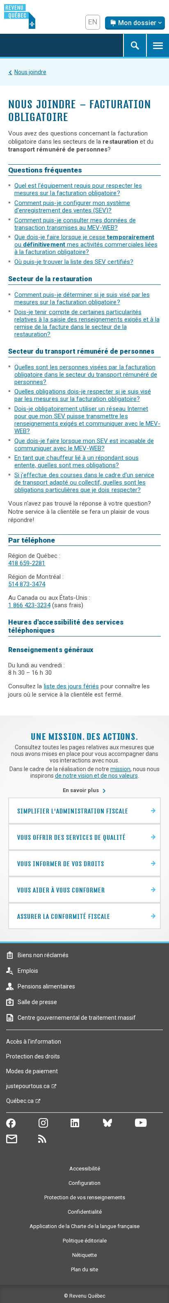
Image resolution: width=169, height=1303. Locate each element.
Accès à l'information (33, 1041)
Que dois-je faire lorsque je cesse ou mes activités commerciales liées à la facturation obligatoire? (86, 244)
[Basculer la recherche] (134, 45)
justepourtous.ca (28, 1088)
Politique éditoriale (85, 1241)
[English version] (92, 22)
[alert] (135, 23)
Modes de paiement (32, 1071)
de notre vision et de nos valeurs (96, 775)
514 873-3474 (26, 584)
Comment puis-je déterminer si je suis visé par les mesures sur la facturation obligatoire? (82, 298)
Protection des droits (33, 1056)
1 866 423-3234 (29, 605)
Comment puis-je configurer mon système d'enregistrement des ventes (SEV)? (72, 206)
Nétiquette (84, 1255)
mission (120, 769)
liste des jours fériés (71, 686)
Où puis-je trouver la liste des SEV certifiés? (73, 262)
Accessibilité (84, 1168)
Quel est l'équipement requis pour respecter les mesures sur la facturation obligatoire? (78, 189)
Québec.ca (20, 1103)
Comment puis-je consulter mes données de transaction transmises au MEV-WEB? (75, 224)
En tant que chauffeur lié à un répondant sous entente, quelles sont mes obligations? (76, 461)
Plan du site (84, 1269)
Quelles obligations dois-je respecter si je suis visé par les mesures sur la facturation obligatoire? (82, 395)
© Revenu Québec (84, 1296)
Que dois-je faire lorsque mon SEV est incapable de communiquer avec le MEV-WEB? (84, 444)
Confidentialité (85, 1212)
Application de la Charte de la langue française (84, 1226)
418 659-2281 (26, 563)
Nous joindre (30, 72)
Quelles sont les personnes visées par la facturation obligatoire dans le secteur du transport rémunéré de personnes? (85, 375)
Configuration (84, 1183)
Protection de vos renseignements (84, 1197)
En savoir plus (84, 790)
